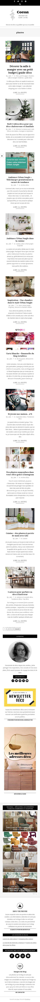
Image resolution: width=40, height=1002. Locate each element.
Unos (18, 999)
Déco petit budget (22, 76)
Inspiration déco (21, 417)
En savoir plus (20, 677)
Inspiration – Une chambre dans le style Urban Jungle (20, 301)
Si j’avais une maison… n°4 (20, 414)
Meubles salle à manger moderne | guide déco (21, 77)
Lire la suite (20, 92)
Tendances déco (16, 599)
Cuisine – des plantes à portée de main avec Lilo (20, 534)
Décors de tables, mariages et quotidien (20, 131)
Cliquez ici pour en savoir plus (20, 929)
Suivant (17, 629)
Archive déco (25, 185)
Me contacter (20, 992)
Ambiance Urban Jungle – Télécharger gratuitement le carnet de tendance (20, 179)
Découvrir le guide (20, 794)
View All (34, 894)
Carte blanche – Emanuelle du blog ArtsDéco (20, 354)
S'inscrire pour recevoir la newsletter (20, 720)
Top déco (26, 599)
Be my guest (21, 359)
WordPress (27, 999)
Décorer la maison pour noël (25, 129)
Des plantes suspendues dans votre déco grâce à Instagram (20, 473)
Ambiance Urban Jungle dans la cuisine (20, 239)
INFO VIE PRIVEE (20, 911)
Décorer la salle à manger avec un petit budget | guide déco (20, 69)
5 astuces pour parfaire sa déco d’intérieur (20, 593)
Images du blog (20, 972)
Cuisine (18, 244)
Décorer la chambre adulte (23, 307)
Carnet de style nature (10, 939)
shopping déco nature (26, 939)
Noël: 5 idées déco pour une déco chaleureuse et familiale (20, 125)
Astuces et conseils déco (25, 597)
